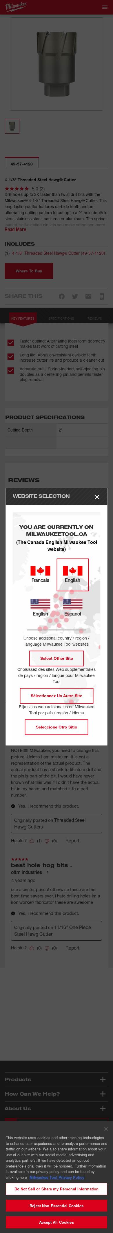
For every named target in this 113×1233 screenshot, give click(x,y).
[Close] (106, 1129)
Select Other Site (56, 658)
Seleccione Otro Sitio (56, 726)
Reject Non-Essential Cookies (56, 1205)
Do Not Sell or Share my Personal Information (56, 1189)
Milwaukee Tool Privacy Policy (57, 1177)
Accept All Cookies (56, 1222)
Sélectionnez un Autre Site (56, 695)
